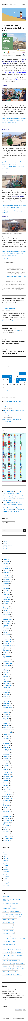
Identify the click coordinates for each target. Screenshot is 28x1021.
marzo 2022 (6, 656)
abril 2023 (6, 632)
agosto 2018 (6, 734)
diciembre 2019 (7, 705)
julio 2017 (5, 758)
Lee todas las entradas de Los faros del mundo (16, 276)
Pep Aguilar (20, 963)
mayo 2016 (6, 783)
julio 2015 (5, 802)
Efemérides (7, 917)
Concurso (15, 908)
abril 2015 (5, 807)
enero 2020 (6, 703)
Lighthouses (10, 284)
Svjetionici (4, 285)
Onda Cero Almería (13, 291)
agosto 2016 (6, 778)
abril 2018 (5, 741)
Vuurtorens (21, 285)
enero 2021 (6, 681)
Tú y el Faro (17, 974)
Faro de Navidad (8, 930)
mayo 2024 (6, 608)
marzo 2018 (6, 743)
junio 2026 (6, 563)
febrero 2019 (6, 723)
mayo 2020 (6, 696)
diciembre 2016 (7, 771)
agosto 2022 (6, 647)
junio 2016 (6, 782)
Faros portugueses (9, 941)
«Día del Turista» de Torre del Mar (12, 401)
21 (17, 382)
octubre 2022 (6, 643)
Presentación (7, 968)
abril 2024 (6, 610)
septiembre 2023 (7, 623)
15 (20, 379)
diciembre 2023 (7, 617)
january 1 (6, 955)
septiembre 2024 (7, 601)
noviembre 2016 (7, 773)
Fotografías (19, 949)
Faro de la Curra (8, 925)
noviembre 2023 (7, 619)
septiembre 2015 (7, 798)
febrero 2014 (6, 833)
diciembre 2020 (7, 683)
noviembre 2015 (7, 794)
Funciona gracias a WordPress (18, 1018)
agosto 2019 (6, 712)
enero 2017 (6, 769)
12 (10, 379)
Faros (11, 282)
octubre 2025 (6, 577)
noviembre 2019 (7, 707)
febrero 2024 (6, 614)
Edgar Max (18, 914)
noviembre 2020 (7, 685)
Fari (6, 282)
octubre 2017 (6, 752)
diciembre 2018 (7, 727)
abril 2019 (6, 720)
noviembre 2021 (7, 663)
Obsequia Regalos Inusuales (11, 960)
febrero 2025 (6, 592)
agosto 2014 (6, 822)
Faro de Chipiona (8, 922)
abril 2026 (6, 566)
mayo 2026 (6, 565)
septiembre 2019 (7, 710)
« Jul (7, 390)
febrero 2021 (6, 679)
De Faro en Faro (13, 288)
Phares (19, 284)
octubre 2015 (6, 796)
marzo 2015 (6, 809)
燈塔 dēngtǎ (6, 885)
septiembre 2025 (7, 579)
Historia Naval (17, 952)
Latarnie (18, 282)
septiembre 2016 (7, 776)
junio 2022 (6, 650)
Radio (18, 291)
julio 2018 (5, 736)
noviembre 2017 (7, 751)
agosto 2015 (6, 800)
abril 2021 (5, 676)
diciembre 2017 (7, 749)
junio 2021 (6, 672)
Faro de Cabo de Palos (9, 919)
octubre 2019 (6, 709)
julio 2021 (5, 670)
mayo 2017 (6, 762)
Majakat (15, 284)
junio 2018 (6, 738)
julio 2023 (6, 627)
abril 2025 (6, 588)
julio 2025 (6, 583)
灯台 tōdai (21, 287)
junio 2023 (6, 628)
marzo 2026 (6, 568)
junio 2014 (6, 825)
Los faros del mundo (8, 281)
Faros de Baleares (8, 933)
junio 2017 (6, 760)
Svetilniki (23, 284)
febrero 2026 (6, 570)
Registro (5, 541)
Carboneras (16, 903)
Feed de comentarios (8, 547)
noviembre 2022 (7, 641)
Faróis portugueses (9, 944)
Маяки (3, 287)
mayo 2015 (6, 805)
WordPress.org (7, 548)
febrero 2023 (6, 636)
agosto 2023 (6, 625)
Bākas (3, 282)
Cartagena (7, 906)
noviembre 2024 (7, 597)
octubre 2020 (6, 687)
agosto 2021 (6, 669)
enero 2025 (6, 594)
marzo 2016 (6, 787)
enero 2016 (6, 791)
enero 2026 (6, 572)
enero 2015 (6, 813)
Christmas (6, 908)
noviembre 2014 (7, 816)
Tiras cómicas (7, 974)
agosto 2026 (6, 559)
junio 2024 (6, 607)
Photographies (8, 966)
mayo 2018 (6, 740)
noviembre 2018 (7, 729)
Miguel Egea (7, 958)
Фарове (7, 287)
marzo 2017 (6, 765)
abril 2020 (6, 698)
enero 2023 (6, 638)
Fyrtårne (14, 282)
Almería (8, 288)
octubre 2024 (6, 599)
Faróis (8, 282)
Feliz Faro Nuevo (8, 949)
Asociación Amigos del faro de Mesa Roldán (12, 900)
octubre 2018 (6, 731)
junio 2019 (6, 716)
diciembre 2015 (7, 793)
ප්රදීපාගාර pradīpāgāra (13, 287)
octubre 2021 (6, 665)
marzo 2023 (6, 634)
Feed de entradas (7, 545)
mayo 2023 (6, 630)
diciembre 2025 (7, 574)
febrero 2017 (6, 767)
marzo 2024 (6, 612)
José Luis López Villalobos (17, 289)
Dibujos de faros (8, 914)
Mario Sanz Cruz (16, 955)
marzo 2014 (6, 831)
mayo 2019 (6, 718)
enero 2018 (6, 747)
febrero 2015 (6, 811)
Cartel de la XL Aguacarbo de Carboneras (13, 416)
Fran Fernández (8, 289)
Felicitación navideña (9, 947)
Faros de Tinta (20, 938)
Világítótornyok (15, 285)
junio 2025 (6, 585)
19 (10, 382)
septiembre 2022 (7, 645)
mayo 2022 (6, 652)
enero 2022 (6, 659)
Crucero (6, 911)
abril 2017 (5, 763)
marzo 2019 (6, 721)
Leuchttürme (5, 284)
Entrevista (17, 917)
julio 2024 (6, 605)
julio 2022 (6, 648)
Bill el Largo (7, 903)
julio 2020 (6, 692)
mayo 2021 (6, 674)
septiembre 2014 (7, 820)
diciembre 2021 (7, 661)
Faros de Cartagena (9, 936)
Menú (23, 4)
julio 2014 (5, 824)
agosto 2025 (6, 581)
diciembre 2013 (7, 836)
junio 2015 (6, 804)
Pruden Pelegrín (18, 968)
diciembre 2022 (7, 639)
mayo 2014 (6, 827)
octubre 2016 (6, 774)
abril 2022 (6, 654)
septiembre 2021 (7, 667)
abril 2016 (6, 785)
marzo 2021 (6, 678)
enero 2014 (6, 835)
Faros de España (8, 938)
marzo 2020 (6, 700)
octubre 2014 (6, 818)
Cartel (14, 906)
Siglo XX (14, 971)
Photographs (18, 966)
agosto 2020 (6, 690)
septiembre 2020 (7, 689)
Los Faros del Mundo (10, 5)
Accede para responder (8, 321)
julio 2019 (5, 714)
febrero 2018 (6, 745)
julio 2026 (6, 561)
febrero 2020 (6, 701)
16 (24, 379)
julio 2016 (5, 780)
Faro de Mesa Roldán (9, 927)
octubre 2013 (6, 840)
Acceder (5, 543)
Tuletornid (9, 285)
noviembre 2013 (7, 838)
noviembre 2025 (7, 576)
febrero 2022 (6, 658)
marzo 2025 (6, 590)
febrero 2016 (6, 789)
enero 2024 (6, 616)
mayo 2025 (6, 586)
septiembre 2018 (7, 732)
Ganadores (6, 952)
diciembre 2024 (7, 596)
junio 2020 (6, 694)
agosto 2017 (6, 756)
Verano (5, 977)
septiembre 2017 (7, 754)
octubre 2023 (6, 621)
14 (17, 379)
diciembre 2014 (7, 814)
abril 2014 (5, 829)
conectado (16, 330)
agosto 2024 (6, 603)
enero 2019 (6, 725)
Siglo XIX (6, 971)
